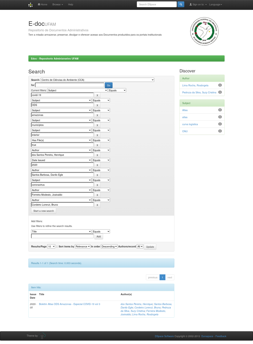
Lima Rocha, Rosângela (145, 314)
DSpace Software (164, 336)
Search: (35, 79)
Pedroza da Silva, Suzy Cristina (199, 92)
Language (214, 4)
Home (43, 4)
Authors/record (127, 246)
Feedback (220, 336)
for (32, 85)
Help (70, 4)
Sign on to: (198, 4)
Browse (56, 4)
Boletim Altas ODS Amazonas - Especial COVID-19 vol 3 (69, 304)
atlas (184, 117)
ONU (185, 131)
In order (95, 246)
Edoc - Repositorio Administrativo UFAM (54, 58)
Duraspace (207, 336)
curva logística (190, 124)
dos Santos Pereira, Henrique (137, 304)
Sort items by (66, 246)
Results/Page (39, 246)
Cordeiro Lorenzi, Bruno (147, 307)
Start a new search (43, 210)
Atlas (185, 110)
